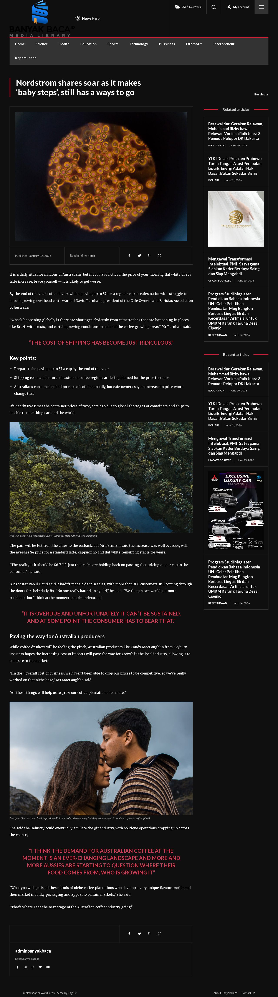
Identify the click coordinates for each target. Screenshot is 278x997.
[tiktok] (32, 966)
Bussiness (261, 94)
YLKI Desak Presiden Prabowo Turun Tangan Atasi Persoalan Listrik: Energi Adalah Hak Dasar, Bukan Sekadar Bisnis (235, 166)
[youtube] (48, 966)
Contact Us (248, 993)
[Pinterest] (149, 255)
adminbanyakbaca (33, 950)
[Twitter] (139, 255)
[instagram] (25, 966)
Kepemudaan (217, 335)
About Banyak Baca (225, 993)
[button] (213, 7)
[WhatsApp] (159, 255)
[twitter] (40, 966)
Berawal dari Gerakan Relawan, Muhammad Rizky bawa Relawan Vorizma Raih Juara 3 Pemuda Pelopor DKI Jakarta (235, 131)
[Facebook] (129, 255)
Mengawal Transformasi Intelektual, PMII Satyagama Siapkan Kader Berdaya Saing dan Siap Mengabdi (234, 266)
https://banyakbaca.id (27, 958)
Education (216, 145)
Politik (213, 180)
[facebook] (17, 966)
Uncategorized (219, 280)
